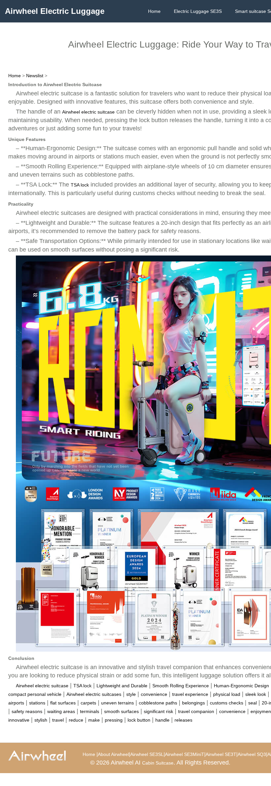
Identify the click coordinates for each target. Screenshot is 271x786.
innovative (18, 720)
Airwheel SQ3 (252, 754)
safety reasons (27, 711)
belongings (193, 702)
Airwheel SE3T (221, 754)
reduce (76, 720)
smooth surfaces (121, 711)
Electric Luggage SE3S (198, 11)
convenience (154, 694)
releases (183, 720)
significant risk (158, 711)
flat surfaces (63, 702)
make (94, 720)
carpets (88, 702)
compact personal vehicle (34, 694)
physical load (226, 694)
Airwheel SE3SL (147, 754)
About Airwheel (113, 754)
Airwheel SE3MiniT (184, 754)
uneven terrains (117, 702)
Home (154, 11)
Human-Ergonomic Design (241, 685)
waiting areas (61, 711)
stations (37, 702)
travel (58, 720)
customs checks (226, 702)
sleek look (255, 694)
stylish (40, 720)
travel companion (196, 711)
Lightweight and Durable (122, 685)
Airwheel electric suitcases (93, 694)
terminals (89, 711)
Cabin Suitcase (158, 763)
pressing (114, 720)
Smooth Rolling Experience (180, 685)
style (131, 694)
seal (252, 702)
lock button (139, 720)
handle (162, 720)
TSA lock (80, 185)
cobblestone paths (158, 702)
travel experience (190, 694)
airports (16, 702)
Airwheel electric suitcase (88, 112)
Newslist (34, 75)
